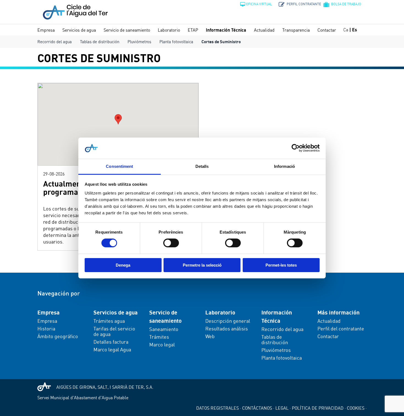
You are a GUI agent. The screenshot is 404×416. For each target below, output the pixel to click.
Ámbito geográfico (57, 336)
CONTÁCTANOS (257, 408)
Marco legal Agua (112, 349)
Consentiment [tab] (119, 166)
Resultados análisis (226, 328)
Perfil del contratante (340, 328)
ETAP (193, 30)
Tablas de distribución (99, 41)
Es (354, 30)
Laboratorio (169, 30)
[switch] (171, 243)
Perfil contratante (303, 4)
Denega (123, 265)
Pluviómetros (139, 41)
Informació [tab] (284, 166)
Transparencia (296, 30)
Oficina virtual (259, 4)
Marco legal (162, 344)
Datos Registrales (217, 408)
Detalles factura (110, 341)
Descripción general (227, 321)
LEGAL (282, 408)
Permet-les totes (281, 265)
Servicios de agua (79, 30)
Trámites (159, 337)
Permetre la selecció (202, 265)
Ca (345, 30)
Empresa (46, 30)
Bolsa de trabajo (345, 4)
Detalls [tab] (202, 166)
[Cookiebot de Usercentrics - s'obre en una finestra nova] (296, 148)
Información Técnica (226, 30)
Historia (46, 328)
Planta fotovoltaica (176, 41)
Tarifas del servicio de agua (114, 331)
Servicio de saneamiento (127, 30)
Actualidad (264, 30)
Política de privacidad (318, 408)
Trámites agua (109, 321)
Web (210, 336)
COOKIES (355, 408)
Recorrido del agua (54, 41)
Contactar (326, 30)
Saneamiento (163, 329)
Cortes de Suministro (221, 41)
